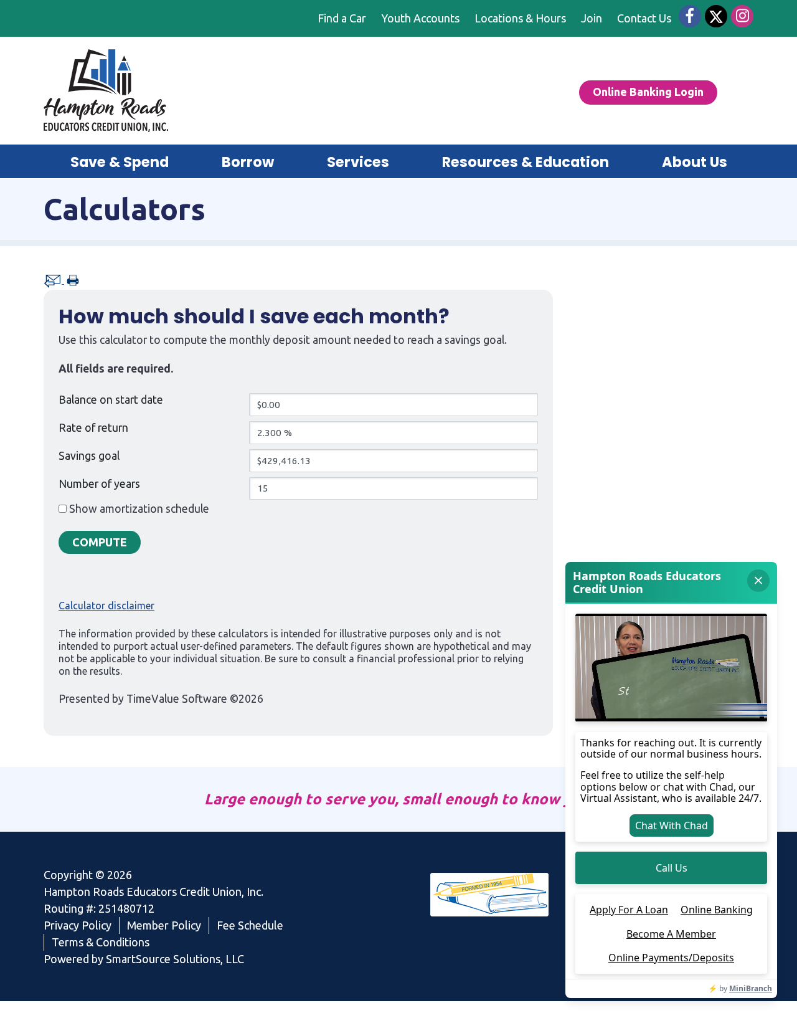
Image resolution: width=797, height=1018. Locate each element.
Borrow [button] (248, 162)
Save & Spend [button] (119, 162)
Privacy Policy (77, 925)
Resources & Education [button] (525, 162)
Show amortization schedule (139, 509)
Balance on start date (111, 400)
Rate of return (93, 428)
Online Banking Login (648, 91)
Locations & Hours (520, 18)
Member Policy (164, 925)
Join (591, 18)
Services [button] (358, 162)
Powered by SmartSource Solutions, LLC (144, 959)
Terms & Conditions (100, 942)
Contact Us (644, 18)
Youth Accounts (420, 18)
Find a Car (342, 18)
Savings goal (89, 456)
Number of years (99, 484)
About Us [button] (694, 162)
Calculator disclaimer (106, 605)
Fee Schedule (250, 925)
